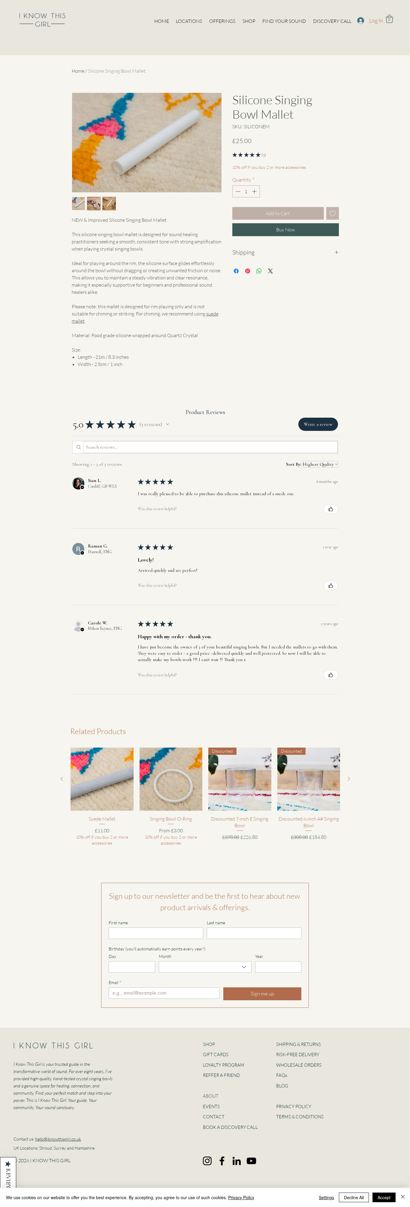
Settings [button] (326, 1197)
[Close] (402, 1197)
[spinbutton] (246, 191)
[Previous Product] (61, 778)
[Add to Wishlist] (332, 213)
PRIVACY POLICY (293, 1106)
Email (115, 982)
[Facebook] (222, 1161)
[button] (389, 19)
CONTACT (214, 1117)
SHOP (209, 1044)
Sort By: (293, 464)
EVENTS (211, 1106)
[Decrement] (237, 191)
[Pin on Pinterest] (247, 271)
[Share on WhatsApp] (259, 271)
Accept (384, 1197)
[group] (205, 796)
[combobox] (205, 967)
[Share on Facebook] (236, 271)
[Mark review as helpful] (331, 509)
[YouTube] (251, 1161)
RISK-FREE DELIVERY (297, 1054)
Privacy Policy (241, 1197)
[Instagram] (207, 1161)
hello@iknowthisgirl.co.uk (58, 1138)
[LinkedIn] (237, 1161)
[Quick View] (102, 779)
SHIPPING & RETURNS (298, 1044)
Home (78, 71)
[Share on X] (270, 271)
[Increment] (255, 191)
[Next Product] (348, 778)
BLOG (282, 1086)
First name (118, 922)
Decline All (354, 1197)
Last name (216, 922)
